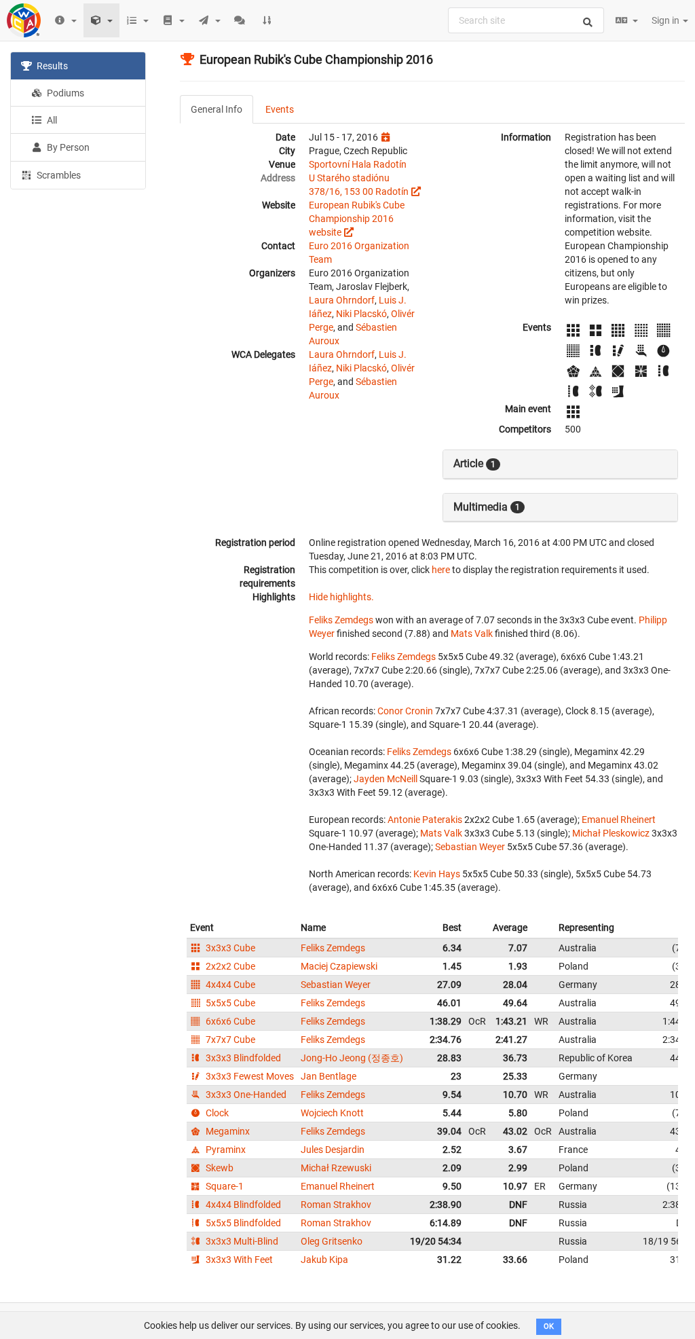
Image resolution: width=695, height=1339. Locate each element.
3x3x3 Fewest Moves (249, 1076)
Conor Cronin (405, 710)
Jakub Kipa (324, 1259)
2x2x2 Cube (229, 966)
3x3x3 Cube (229, 947)
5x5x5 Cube (229, 1002)
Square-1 (224, 1186)
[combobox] (526, 20)
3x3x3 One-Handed (245, 1094)
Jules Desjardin (332, 1149)
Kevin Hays (436, 873)
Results (51, 65)
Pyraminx (225, 1149)
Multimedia (486, 506)
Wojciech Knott (332, 1112)
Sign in (666, 20)
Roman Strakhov (336, 1204)
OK (549, 1326)
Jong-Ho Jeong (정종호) (352, 1057)
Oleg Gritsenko (331, 1241)
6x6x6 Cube (229, 1021)
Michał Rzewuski (336, 1167)
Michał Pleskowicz (611, 833)
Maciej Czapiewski (339, 966)
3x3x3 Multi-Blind (241, 1241)
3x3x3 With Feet (238, 1259)
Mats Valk (472, 633)
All (51, 120)
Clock (216, 1112)
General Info (216, 109)
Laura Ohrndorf (342, 300)
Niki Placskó (361, 313)
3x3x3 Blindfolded (242, 1057)
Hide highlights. (341, 596)
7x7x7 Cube (229, 1039)
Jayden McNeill (385, 778)
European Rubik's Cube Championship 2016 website (357, 219)
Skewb (218, 1167)
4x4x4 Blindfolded (242, 1204)
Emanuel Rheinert (619, 819)
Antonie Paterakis (425, 819)
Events (279, 109)
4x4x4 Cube (229, 984)
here (441, 569)
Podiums (64, 93)
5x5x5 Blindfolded (242, 1222)
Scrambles (58, 175)
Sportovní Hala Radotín (358, 164)
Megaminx (227, 1131)
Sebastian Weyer (470, 846)
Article (474, 463)
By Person (67, 147)
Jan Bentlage (328, 1076)
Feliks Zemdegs (341, 620)
